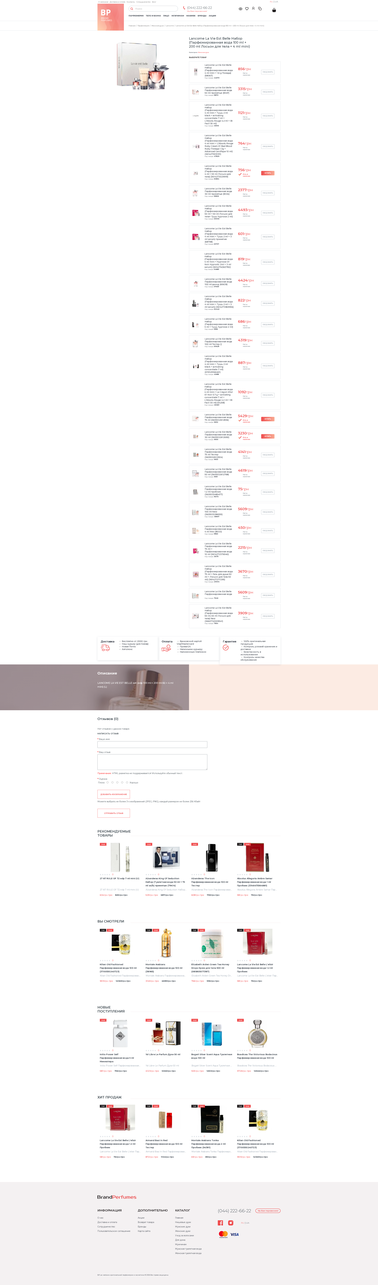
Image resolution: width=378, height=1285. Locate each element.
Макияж (190, 16)
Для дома (180, 1240)
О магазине (103, 2)
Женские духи (203, 52)
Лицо (166, 16)
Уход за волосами (184, 1235)
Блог (154, 2)
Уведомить (268, 72)
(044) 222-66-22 (199, 8)
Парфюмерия (136, 16)
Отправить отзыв (113, 813)
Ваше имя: (104, 739)
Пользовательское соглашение (113, 1231)
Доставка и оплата (117, 2)
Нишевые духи (183, 1222)
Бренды (202, 16)
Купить (268, 173)
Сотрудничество (143, 2)
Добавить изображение (113, 794)
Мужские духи (182, 1226)
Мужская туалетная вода (188, 1248)
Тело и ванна (153, 16)
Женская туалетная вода (188, 1253)
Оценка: (103, 779)
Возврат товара (146, 1222)
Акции (212, 16)
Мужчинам (178, 16)
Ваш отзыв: (105, 752)
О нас (100, 1217)
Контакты (131, 2)
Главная (179, 1217)
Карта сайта (144, 1231)
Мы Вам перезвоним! (197, 11)
